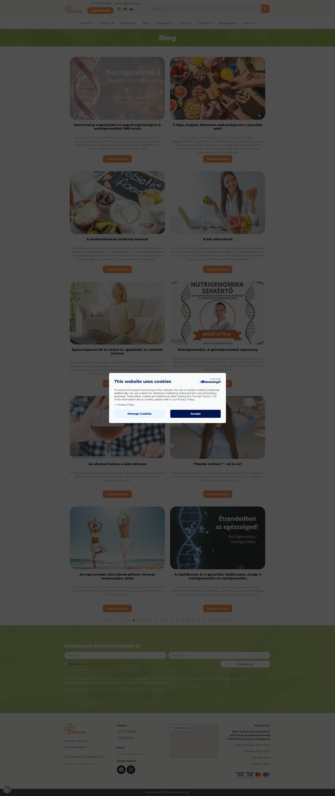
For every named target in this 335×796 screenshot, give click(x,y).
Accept (196, 413)
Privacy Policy (125, 404)
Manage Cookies (140, 413)
